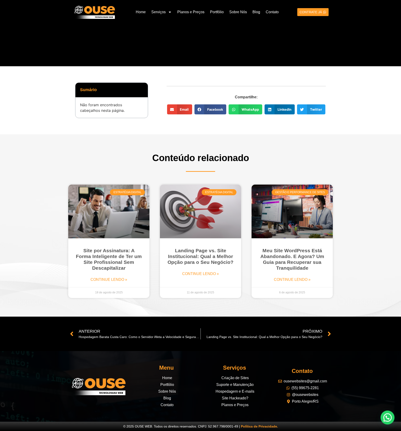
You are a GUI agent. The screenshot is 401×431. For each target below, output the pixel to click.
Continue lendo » (109, 280)
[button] (141, 90)
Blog (256, 12)
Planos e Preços (190, 12)
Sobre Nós (238, 12)
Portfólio (217, 12)
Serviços (158, 12)
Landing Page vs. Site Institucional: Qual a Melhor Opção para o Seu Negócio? (200, 256)
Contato (272, 12)
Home (141, 12)
